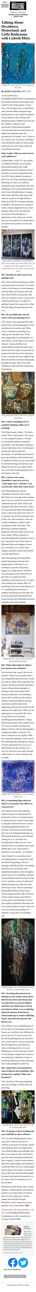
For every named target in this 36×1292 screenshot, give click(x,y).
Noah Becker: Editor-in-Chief (18, 1285)
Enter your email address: (12, 1269)
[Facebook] (13, 1262)
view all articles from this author (13, 1252)
